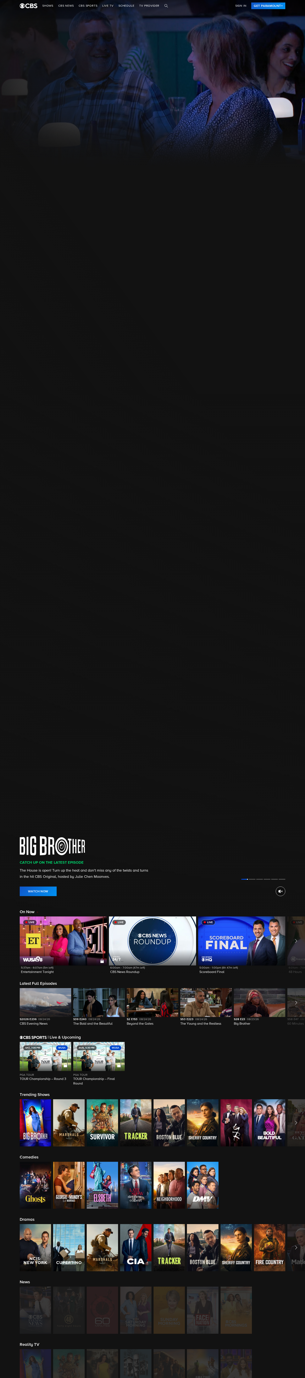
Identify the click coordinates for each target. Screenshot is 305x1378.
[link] (268, 5)
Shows (47, 5)
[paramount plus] (28, 5)
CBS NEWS (66, 5)
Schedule (126, 5)
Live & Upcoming (64, 1037)
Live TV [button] (107, 5)
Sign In (240, 5)
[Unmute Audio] (280, 891)
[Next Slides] (295, 1064)
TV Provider (149, 5)
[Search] (166, 6)
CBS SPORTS (88, 5)
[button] (63, 947)
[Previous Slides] (10, 1064)
